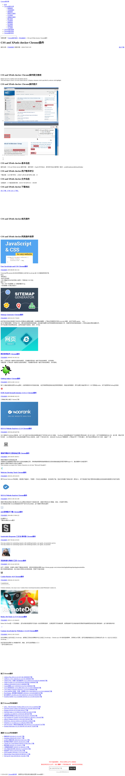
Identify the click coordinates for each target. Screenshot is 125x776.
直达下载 (121, 47)
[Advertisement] (52, 60)
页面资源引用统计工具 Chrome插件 (13, 561)
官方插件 (10, 24)
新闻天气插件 (11, 13)
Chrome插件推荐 (9, 29)
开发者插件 (10, 10)
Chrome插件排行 (9, 33)
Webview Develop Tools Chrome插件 (13, 472)
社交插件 (10, 15)
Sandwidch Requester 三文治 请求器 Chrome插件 (18, 536)
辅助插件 (10, 11)
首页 (5, 4)
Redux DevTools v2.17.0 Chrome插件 (14, 617)
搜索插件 (10, 22)
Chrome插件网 (5, 1)
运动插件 (10, 20)
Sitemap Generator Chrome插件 (12, 315)
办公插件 (10, 28)
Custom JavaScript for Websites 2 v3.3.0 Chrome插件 (19, 631)
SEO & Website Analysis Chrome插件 (14, 495)
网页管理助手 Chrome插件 (10, 354)
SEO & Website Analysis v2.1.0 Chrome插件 (16, 428)
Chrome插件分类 (9, 6)
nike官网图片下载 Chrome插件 (12, 512)
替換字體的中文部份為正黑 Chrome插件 (15, 453)
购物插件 (10, 8)
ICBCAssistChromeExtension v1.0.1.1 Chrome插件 (19, 393)
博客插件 (10, 26)
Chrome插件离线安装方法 (62, 772)
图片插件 (10, 19)
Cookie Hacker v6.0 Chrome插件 (12, 576)
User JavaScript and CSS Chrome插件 (14, 266)
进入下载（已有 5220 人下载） (10, 190)
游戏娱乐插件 (11, 17)
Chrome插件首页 (13, 38)
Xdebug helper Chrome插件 (10, 378)
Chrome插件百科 (9, 31)
